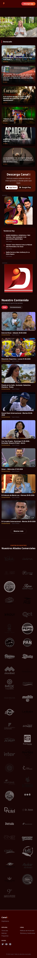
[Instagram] (10, 944)
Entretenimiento (15, 307)
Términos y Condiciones (27, 933)
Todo (4, 307)
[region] (18, 27)
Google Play (26, 187)
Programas (5, 936)
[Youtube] (6, 944)
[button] (1, 35)
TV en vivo (5, 930)
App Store (13, 187)
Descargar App (28, 4)
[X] (3, 944)
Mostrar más (18, 531)
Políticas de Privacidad (27, 930)
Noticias (4, 933)
